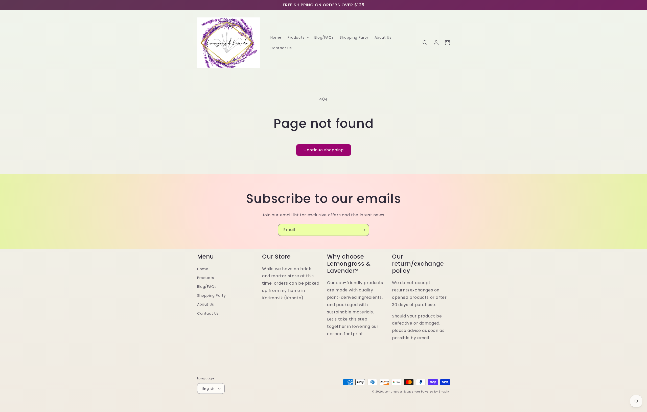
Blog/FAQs (206, 286)
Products (205, 277)
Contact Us (208, 313)
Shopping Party (211, 295)
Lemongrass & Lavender (402, 392)
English (208, 388)
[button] (298, 37)
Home (202, 268)
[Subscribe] (363, 230)
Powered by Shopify (435, 392)
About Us (205, 304)
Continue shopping (324, 149)
